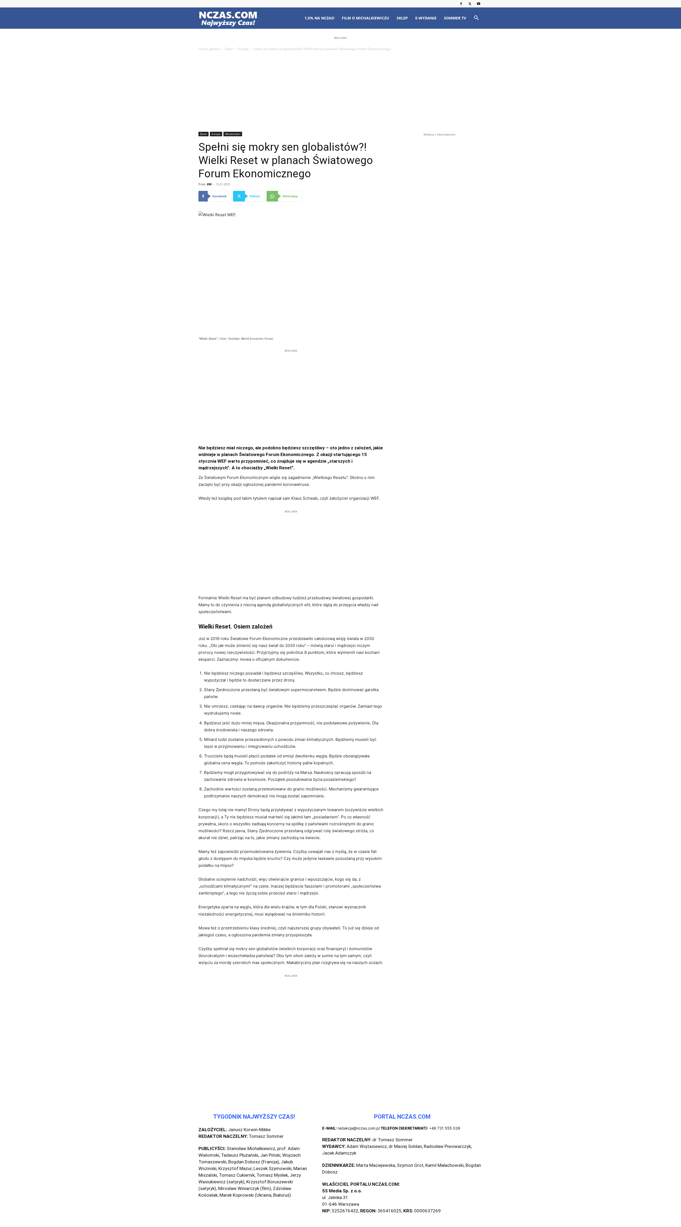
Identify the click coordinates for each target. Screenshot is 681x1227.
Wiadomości (232, 134)
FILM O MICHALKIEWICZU (365, 17)
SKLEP (402, 17)
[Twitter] (470, 3)
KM (209, 184)
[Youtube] (479, 3)
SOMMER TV (455, 17)
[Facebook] (461, 3)
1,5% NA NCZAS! (319, 17)
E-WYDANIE (426, 17)
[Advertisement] (340, 92)
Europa (243, 49)
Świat (229, 49)
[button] (476, 18)
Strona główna (209, 49)
